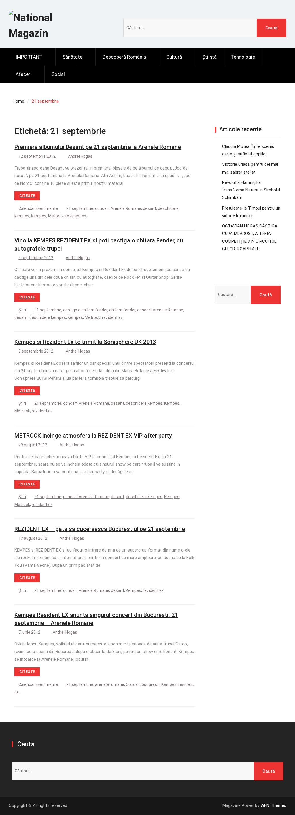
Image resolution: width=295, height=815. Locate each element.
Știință (209, 57)
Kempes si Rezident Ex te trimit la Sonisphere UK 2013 (85, 341)
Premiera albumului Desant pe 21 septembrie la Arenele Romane (97, 147)
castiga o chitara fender (85, 310)
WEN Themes (273, 805)
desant (149, 208)
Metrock (56, 216)
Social (58, 74)
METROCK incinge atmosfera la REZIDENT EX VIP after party (93, 435)
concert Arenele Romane (118, 208)
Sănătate (72, 57)
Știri (22, 310)
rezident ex (75, 216)
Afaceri (23, 74)
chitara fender (122, 310)
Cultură (174, 57)
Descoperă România (124, 57)
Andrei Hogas (80, 156)
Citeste (27, 195)
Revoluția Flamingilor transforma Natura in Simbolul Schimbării (251, 190)
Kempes (38, 216)
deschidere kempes (47, 317)
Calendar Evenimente (38, 208)
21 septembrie (79, 208)
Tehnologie (243, 57)
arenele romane (109, 684)
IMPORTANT (29, 57)
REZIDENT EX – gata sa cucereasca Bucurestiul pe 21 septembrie (99, 529)
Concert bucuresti (143, 684)
